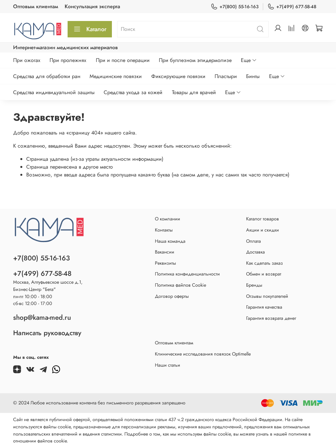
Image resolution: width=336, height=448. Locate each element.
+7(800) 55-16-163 (239, 6)
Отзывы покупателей (267, 296)
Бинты (253, 76)
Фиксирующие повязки (178, 76)
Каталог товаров (262, 218)
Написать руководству (47, 333)
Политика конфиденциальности (187, 274)
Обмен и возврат (263, 274)
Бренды (254, 285)
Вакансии (164, 252)
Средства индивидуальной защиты (53, 92)
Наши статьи (167, 365)
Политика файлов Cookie (180, 285)
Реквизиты (165, 263)
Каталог (96, 29)
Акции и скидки (262, 230)
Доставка (255, 252)
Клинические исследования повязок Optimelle (203, 354)
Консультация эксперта (92, 6)
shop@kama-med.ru (42, 317)
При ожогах (26, 60)
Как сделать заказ (264, 263)
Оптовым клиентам (35, 6)
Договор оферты (172, 296)
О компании (167, 218)
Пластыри (226, 76)
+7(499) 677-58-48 (296, 6)
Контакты (164, 230)
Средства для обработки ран (46, 76)
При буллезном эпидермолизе (195, 60)
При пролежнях (68, 60)
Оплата (253, 241)
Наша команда (170, 241)
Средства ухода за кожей (133, 92)
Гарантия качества (264, 307)
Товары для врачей (194, 92)
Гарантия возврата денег (271, 318)
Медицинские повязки (116, 76)
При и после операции (123, 60)
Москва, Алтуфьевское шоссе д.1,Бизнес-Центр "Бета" (47, 286)
